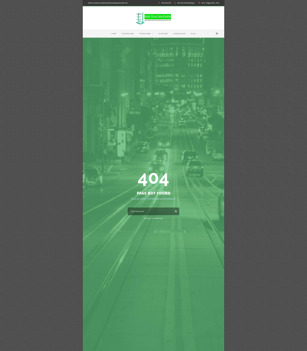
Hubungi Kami (179, 34)
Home (113, 34)
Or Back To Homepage (153, 218)
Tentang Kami (128, 34)
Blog (193, 34)
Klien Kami (163, 34)
